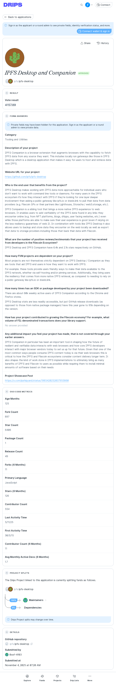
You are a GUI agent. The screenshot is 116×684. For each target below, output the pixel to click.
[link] (17, 17)
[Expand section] (7, 93)
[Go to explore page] (15, 5)
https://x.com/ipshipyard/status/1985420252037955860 (37, 380)
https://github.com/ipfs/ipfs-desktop (25, 176)
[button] (94, 31)
